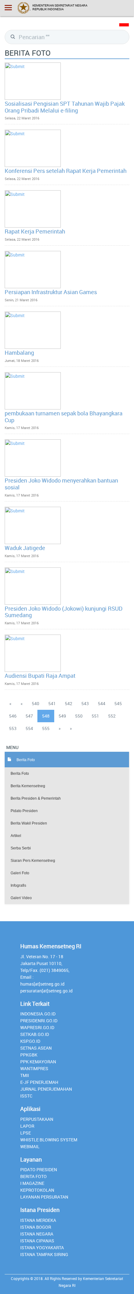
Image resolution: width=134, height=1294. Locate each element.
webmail (30, 1146)
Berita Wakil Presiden (29, 823)
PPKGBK (28, 1055)
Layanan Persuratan (44, 1197)
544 (101, 703)
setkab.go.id (34, 1034)
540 (35, 703)
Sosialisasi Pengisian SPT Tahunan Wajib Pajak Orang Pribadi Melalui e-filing (65, 107)
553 (13, 728)
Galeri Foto (20, 873)
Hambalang (19, 352)
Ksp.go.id (30, 1041)
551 (95, 716)
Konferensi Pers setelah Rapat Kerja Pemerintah (66, 170)
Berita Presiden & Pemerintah (36, 798)
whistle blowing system (48, 1140)
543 (85, 703)
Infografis (18, 885)
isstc (26, 1096)
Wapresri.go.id (37, 1027)
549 (62, 716)
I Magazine (32, 1183)
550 (79, 716)
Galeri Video (21, 898)
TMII (24, 1075)
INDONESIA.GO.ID (37, 1014)
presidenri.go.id (38, 1021)
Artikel (16, 836)
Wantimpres (34, 1068)
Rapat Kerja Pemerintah (35, 231)
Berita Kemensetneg (28, 786)
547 (29, 716)
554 (29, 728)
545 (118, 703)
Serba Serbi (21, 848)
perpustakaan (36, 1119)
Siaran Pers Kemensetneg (33, 860)
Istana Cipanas (37, 1241)
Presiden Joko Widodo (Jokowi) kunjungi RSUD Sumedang (63, 612)
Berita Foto (20, 773)
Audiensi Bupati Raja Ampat (40, 675)
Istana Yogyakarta (42, 1247)
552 (112, 716)
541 (52, 703)
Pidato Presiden (24, 811)
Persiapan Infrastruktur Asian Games (51, 292)
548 (46, 716)
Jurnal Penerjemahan (46, 1089)
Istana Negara (36, 1234)
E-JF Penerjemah (39, 1082)
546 (13, 716)
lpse (25, 1133)
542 (68, 703)
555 (46, 728)
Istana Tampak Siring (44, 1254)
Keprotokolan (37, 1190)
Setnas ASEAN (36, 1048)
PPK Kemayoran (38, 1062)
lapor (27, 1126)
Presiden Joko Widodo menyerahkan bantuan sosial (61, 484)
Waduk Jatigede (25, 548)
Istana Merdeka (38, 1220)
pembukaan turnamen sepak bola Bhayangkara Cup (63, 416)
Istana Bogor (35, 1227)
